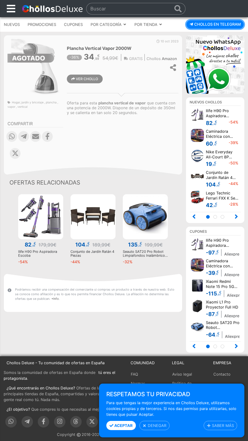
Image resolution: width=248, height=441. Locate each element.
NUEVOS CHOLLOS (206, 102)
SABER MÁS (222, 425)
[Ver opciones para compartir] (173, 68)
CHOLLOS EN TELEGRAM (217, 24)
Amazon (169, 58)
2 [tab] (216, 217)
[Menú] (11, 8)
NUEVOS (12, 24)
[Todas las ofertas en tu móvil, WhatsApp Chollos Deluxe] (215, 64)
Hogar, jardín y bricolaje (28, 102)
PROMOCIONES (42, 24)
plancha (51, 102)
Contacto (222, 374)
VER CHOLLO (86, 79)
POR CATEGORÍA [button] (107, 24)
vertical (22, 106)
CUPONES (73, 24)
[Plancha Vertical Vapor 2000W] (35, 66)
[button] (12, 140)
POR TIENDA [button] (146, 24)
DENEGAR (156, 425)
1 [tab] (209, 217)
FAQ (134, 374)
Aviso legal (182, 374)
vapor (11, 106)
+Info (55, 299)
